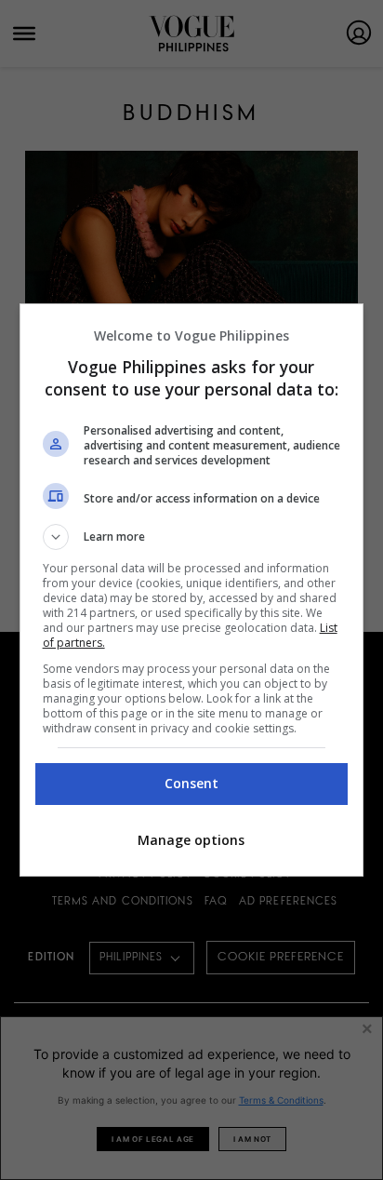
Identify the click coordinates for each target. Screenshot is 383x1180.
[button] (192, 537)
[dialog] (192, 590)
